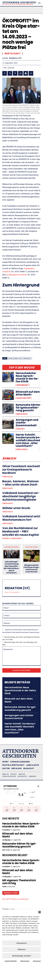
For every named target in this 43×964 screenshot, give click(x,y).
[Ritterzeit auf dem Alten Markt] (8, 395)
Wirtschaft (7, 476)
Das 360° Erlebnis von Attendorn (15, 899)
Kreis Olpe (18, 358)
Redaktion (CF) (15, 58)
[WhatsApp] (20, 73)
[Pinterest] (15, 73)
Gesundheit (23, 385)
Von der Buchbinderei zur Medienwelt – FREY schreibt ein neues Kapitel (20, 531)
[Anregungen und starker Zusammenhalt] (8, 424)
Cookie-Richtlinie (11, 961)
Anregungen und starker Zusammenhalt (19, 717)
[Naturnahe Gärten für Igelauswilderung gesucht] (8, 409)
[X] (10, 73)
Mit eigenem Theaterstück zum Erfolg (19, 882)
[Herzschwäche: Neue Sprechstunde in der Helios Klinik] (8, 377)
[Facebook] (4, 73)
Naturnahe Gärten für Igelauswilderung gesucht (28, 407)
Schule (4, 887)
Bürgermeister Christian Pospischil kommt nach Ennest (31, 568)
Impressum (37, 961)
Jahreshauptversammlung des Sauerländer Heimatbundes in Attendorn (11, 567)
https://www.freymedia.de (12, 592)
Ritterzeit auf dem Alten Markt (28, 393)
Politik (20, 429)
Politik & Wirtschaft (12, 538)
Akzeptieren (22, 943)
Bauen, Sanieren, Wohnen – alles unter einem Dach (20, 483)
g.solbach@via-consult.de (16, 274)
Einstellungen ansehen (21, 956)
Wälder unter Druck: (16, 508)
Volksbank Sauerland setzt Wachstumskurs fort (21, 518)
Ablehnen (21, 949)
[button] (39, 912)
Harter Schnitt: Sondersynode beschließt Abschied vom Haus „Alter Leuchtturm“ (28, 440)
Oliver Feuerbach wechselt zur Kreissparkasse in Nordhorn (21, 469)
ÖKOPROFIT (27, 358)
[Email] (31, 73)
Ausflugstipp (24, 398)
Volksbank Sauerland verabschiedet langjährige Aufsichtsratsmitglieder (21, 496)
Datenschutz (24, 961)
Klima (10, 358)
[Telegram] (25, 73)
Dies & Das (22, 414)
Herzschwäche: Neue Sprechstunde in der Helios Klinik (27, 377)
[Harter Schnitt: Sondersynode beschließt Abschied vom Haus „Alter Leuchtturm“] (8, 438)
